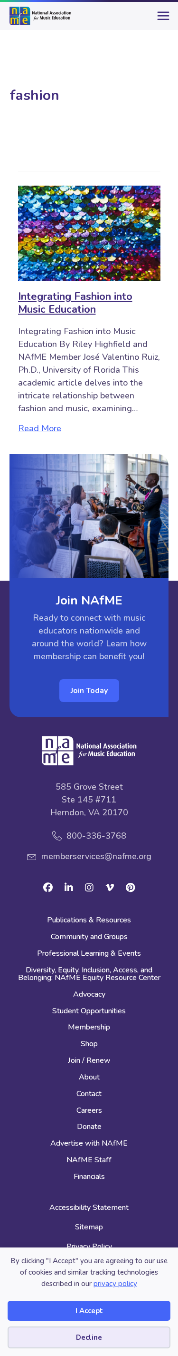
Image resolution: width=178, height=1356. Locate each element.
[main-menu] (161, 19)
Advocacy (89, 995)
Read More (39, 428)
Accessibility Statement (89, 1207)
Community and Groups (89, 937)
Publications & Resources (89, 920)
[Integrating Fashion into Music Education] (89, 232)
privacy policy (115, 1283)
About (89, 1077)
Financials (89, 1177)
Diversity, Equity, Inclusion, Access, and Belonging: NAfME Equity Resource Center (89, 974)
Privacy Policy (89, 1246)
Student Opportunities (89, 1011)
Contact (89, 1094)
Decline (89, 1337)
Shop (89, 1044)
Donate (89, 1127)
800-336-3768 (96, 835)
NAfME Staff (89, 1160)
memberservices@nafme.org (96, 856)
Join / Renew (89, 1061)
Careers (89, 1111)
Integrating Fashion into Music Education (75, 302)
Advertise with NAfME (89, 1143)
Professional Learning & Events (89, 954)
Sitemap (89, 1227)
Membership (89, 1027)
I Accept (89, 1311)
